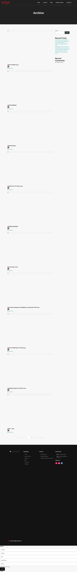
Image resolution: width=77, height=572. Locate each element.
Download (27, 464)
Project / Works (28, 456)
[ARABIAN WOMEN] (30, 192)
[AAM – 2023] (30, 394)
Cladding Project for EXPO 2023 (16, 388)
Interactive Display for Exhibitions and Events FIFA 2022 (23, 307)
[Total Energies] (30, 111)
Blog (25, 460)
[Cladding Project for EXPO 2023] (30, 354)
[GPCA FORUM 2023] (30, 30)
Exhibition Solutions (44, 456)
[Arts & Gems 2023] (30, 233)
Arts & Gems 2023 (12, 267)
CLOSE (1, 571)
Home (26, 454)
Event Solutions (44, 454)
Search (56, 30)
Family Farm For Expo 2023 (15, 186)
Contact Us (27, 462)
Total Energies (11, 145)
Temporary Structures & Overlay (47, 458)
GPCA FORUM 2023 (12, 64)
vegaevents (11, 68)
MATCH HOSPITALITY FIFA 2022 (16, 348)
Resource (26, 458)
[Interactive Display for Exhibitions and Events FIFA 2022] (30, 273)
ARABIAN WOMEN (12, 226)
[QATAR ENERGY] (30, 71)
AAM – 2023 (10, 428)
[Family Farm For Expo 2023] (30, 152)
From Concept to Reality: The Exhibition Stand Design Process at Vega (61, 44)
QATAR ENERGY (12, 105)
